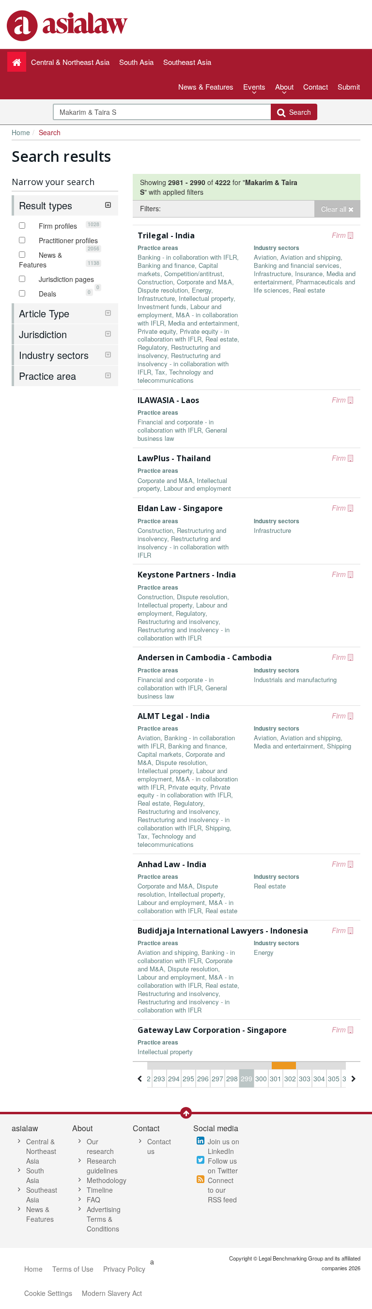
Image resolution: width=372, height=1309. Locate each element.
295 (188, 1078)
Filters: (150, 208)
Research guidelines (102, 1165)
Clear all (334, 209)
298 (232, 1078)
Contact (315, 86)
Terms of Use (72, 1269)
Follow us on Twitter (223, 1165)
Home (21, 132)
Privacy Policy (124, 1269)
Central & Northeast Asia (41, 1151)
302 (290, 1078)
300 (261, 1078)
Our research (100, 1146)
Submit (349, 86)
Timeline (100, 1190)
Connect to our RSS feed (222, 1189)
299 (246, 1078)
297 (217, 1078)
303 (304, 1078)
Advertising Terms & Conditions (104, 1218)
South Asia (35, 1175)
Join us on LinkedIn (223, 1146)
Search (298, 112)
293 (159, 1078)
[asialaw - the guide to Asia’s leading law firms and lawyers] (68, 25)
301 (275, 1078)
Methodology (106, 1180)
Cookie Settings (48, 1293)
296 (203, 1078)
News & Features (205, 86)
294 (174, 1078)
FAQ (93, 1199)
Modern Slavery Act (112, 1293)
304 (319, 1078)
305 (334, 1078)
